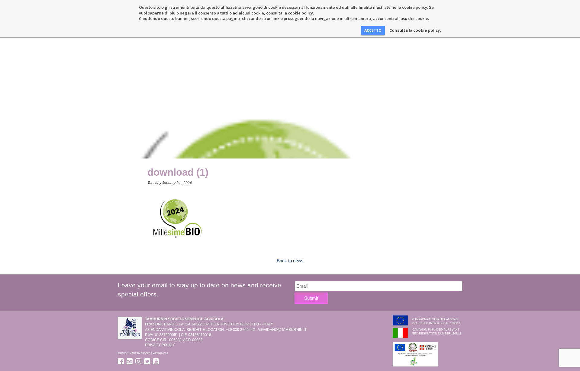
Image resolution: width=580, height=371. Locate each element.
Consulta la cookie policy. (415, 30)
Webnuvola (160, 353)
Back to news (290, 260)
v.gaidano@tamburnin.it (282, 330)
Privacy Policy (160, 345)
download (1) (177, 172)
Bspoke (145, 353)
